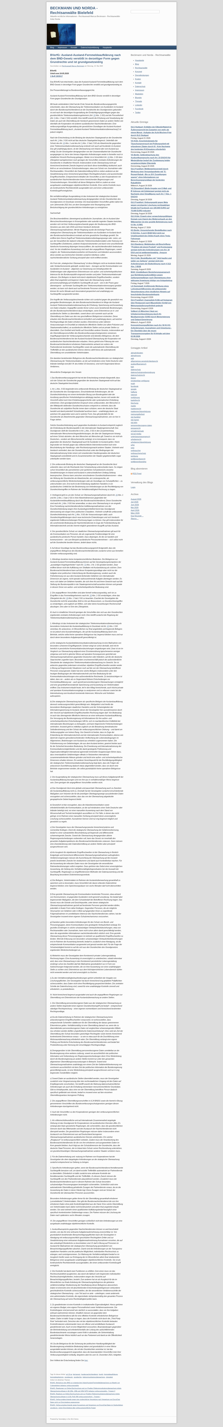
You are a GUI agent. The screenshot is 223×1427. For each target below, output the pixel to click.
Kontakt (74, 48)
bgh (132, 367)
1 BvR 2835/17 (56, 76)
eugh (133, 384)
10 (94, 115)
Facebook (139, 109)
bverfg (101, 1374)
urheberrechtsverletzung (141, 442)
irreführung (135, 398)
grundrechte (78, 1377)
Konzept (138, 72)
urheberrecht (136, 439)
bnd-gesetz (76, 1374)
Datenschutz (140, 86)
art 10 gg (69, 1374)
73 (85, 565)
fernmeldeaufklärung (111, 1374)
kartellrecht (135, 400)
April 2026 (135, 510)
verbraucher (136, 451)
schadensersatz (137, 431)
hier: (86, 1360)
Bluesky (138, 98)
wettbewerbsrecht (138, 459)
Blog (52, 48)
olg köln (134, 423)
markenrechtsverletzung (141, 411)
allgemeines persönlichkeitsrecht (144, 361)
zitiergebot (109, 1377)
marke (133, 406)
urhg (132, 445)
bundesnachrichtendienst (89, 1374)
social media (136, 434)
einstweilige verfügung (140, 381)
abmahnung (136, 356)
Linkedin (138, 105)
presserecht (135, 428)
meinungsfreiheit (137, 414)
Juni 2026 (135, 505)
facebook (134, 386)
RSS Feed (137, 474)
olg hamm (135, 420)
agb (132, 358)
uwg (132, 448)
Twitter (138, 113)
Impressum (62, 48)
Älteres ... (134, 519)
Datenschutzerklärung (90, 48)
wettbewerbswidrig (138, 462)
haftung (134, 392)
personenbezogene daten (141, 425)
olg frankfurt (135, 417)
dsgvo (133, 378)
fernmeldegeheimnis (57, 1377)
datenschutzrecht (138, 375)
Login (133, 487)
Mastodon (139, 94)
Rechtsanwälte (141, 68)
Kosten (138, 79)
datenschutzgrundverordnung (143, 372)
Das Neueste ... (137, 516)
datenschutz (136, 370)
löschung (134, 403)
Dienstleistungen (142, 75)
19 (67, 598)
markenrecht (136, 409)
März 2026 (135, 513)
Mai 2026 (134, 508)
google (133, 389)
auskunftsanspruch (138, 364)
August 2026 (136, 499)
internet (134, 395)
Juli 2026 (134, 502)
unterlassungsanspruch (140, 437)
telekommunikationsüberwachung (94, 1377)
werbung (134, 456)
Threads (138, 101)
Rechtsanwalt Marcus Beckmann (73, 66)
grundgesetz (69, 1377)
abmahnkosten (137, 353)
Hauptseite (107, 48)
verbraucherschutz (138, 453)
